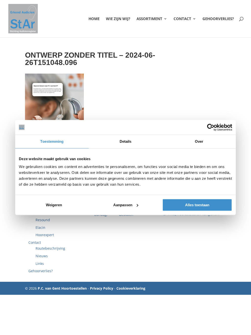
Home (94, 19)
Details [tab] (126, 141)
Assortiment (149, 19)
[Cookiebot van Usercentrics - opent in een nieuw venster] (210, 127)
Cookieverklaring (130, 288)
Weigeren (54, 205)
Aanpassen (122, 205)
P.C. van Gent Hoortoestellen (62, 288)
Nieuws (42, 256)
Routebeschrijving (50, 248)
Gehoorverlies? (218, 19)
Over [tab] (199, 141)
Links (40, 263)
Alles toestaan (197, 205)
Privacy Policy (101, 288)
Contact (182, 19)
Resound (43, 220)
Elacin (40, 227)
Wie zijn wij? (118, 19)
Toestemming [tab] (51, 141)
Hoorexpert (45, 234)
